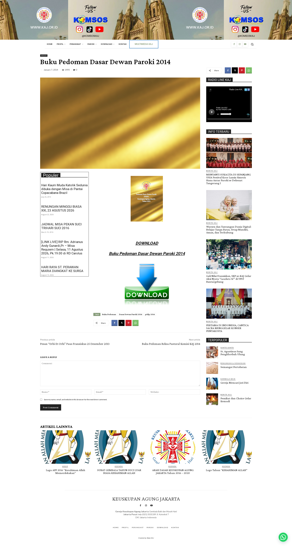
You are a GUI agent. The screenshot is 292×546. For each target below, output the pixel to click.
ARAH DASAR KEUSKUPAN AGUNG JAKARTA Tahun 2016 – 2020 (173, 471)
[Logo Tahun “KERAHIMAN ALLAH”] (226, 447)
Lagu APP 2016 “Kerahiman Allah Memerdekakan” (65, 471)
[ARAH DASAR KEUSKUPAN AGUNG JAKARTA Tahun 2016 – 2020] (173, 447)
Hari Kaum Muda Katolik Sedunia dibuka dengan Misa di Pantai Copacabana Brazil (64, 189)
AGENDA (119, 466)
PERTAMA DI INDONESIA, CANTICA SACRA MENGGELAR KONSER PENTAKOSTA (227, 328)
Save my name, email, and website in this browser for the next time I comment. (75, 399)
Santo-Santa (227, 347)
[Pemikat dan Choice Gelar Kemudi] (212, 399)
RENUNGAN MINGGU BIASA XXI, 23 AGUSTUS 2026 (61, 208)
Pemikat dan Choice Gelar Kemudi (236, 400)
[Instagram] (239, 44)
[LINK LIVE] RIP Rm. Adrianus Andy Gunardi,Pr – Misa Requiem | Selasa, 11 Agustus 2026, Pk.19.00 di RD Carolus (62, 247)
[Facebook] (234, 44)
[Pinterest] (242, 70)
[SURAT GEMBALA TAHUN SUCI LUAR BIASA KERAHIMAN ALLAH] (119, 447)
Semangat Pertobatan (234, 367)
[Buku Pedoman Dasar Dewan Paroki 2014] (146, 284)
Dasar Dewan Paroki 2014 (130, 314)
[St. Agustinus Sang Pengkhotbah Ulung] (212, 352)
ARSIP (44, 55)
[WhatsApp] (249, 70)
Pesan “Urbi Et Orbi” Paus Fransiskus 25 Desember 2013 (74, 343)
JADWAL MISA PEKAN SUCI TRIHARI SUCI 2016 (61, 226)
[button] (252, 44)
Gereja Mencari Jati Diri (234, 382)
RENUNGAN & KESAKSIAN (233, 363)
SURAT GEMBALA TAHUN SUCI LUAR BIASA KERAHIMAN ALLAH (119, 471)
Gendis (154, 520)
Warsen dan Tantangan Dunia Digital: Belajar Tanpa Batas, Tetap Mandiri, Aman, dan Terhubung (228, 229)
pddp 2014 (150, 314)
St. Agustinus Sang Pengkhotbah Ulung (233, 353)
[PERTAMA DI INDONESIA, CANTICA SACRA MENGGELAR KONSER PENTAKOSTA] (229, 304)
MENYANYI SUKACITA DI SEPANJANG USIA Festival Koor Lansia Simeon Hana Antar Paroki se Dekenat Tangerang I (228, 179)
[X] (235, 70)
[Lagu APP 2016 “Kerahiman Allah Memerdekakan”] (65, 447)
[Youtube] (245, 44)
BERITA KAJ (212, 171)
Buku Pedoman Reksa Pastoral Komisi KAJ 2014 (171, 343)
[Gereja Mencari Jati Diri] (212, 384)
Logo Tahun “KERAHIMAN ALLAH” (226, 470)
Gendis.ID (211, 406)
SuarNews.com (141, 520)
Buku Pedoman (109, 314)
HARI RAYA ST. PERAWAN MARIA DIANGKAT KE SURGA (62, 269)
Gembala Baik (228, 379)
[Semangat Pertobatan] (212, 368)
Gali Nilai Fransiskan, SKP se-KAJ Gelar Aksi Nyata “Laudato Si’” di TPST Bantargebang (228, 278)
